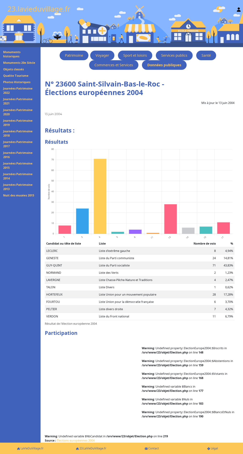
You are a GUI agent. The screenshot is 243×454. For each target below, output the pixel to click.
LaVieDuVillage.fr (32, 448)
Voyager (102, 55)
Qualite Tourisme (15, 76)
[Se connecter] (239, 9)
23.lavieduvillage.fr (38, 9)
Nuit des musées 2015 (18, 195)
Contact (153, 448)
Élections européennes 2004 (76, 440)
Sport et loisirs (135, 55)
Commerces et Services (113, 65)
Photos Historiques (16, 82)
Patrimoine (74, 55)
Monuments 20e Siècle (19, 63)
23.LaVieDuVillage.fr (92, 448)
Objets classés (13, 69)
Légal (214, 448)
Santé (206, 55)
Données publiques (164, 65)
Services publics (174, 55)
